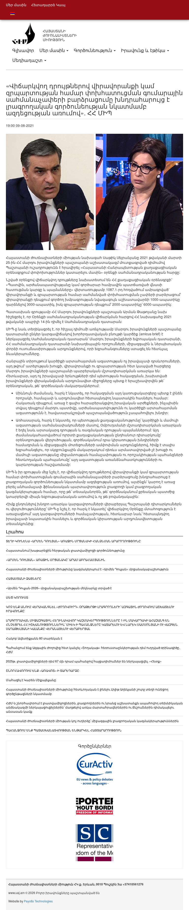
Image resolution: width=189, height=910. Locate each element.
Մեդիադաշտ (28, 60)
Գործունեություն (93, 50)
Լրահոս (15, 531)
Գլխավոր (23, 50)
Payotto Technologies (38, 901)
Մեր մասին (52, 50)
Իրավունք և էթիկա (144, 50)
